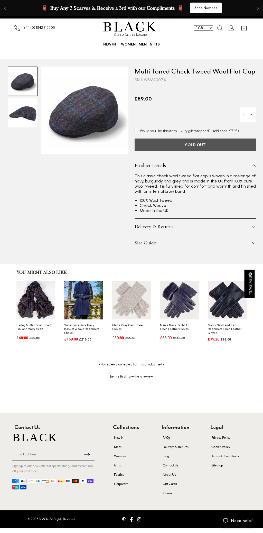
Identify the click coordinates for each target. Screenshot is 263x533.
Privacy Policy (220, 438)
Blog (166, 456)
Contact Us (171, 465)
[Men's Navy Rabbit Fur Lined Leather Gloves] (179, 300)
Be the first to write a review (131, 376)
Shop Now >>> (206, 8)
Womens (120, 456)
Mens (117, 447)
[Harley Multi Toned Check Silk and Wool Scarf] (35, 300)
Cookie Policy (220, 447)
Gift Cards (170, 484)
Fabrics (119, 475)
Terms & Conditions (225, 456)
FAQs (166, 438)
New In (119, 438)
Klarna (167, 493)
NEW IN (109, 44)
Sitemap (217, 465)
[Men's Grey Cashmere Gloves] (131, 300)
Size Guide (145, 243)
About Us (169, 475)
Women (128, 44)
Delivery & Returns (154, 226)
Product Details (150, 165)
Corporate (121, 484)
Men (143, 44)
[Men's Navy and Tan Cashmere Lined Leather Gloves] (227, 300)
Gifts (155, 44)
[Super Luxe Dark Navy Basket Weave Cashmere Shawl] (83, 300)
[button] (219, 28)
